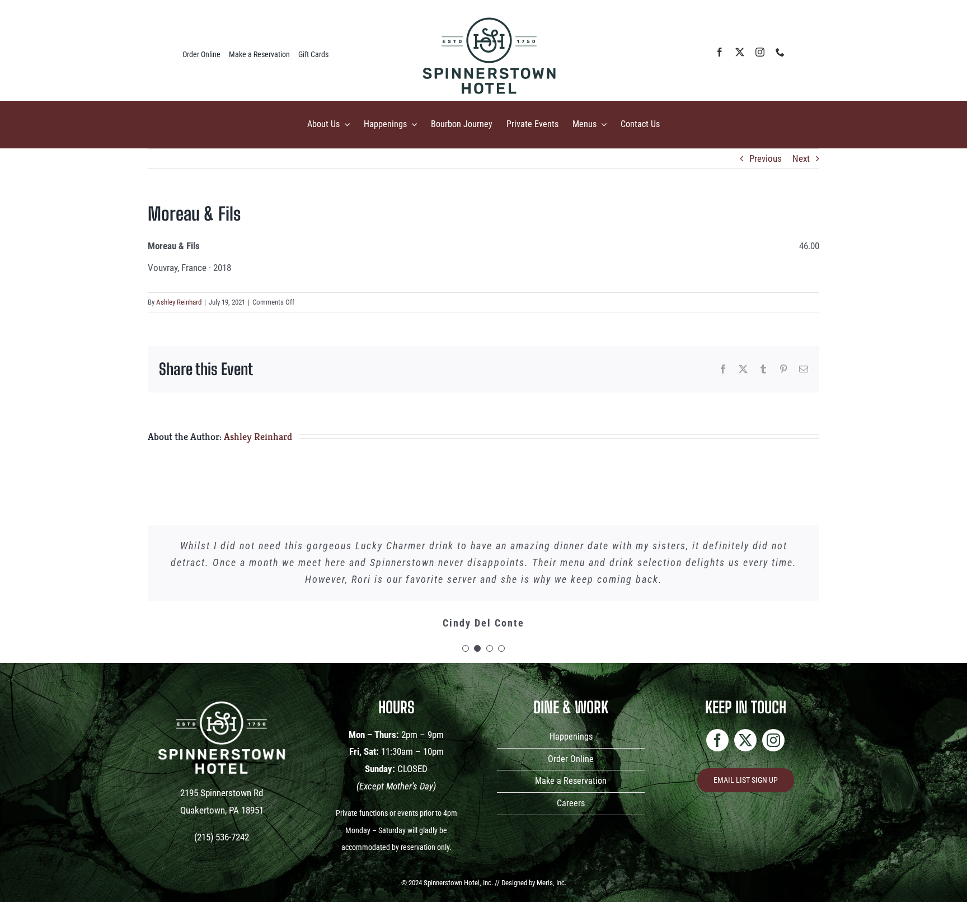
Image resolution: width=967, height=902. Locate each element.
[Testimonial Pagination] (465, 648)
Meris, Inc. (551, 882)
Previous (765, 158)
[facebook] (719, 52)
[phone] (780, 52)
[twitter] (739, 52)
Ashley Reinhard (178, 302)
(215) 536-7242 (221, 837)
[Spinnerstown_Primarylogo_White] (221, 695)
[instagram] (759, 52)
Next (801, 158)
